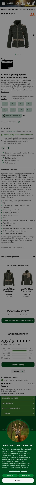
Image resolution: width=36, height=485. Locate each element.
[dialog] (18, 242)
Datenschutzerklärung (14, 471)
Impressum (24, 471)
